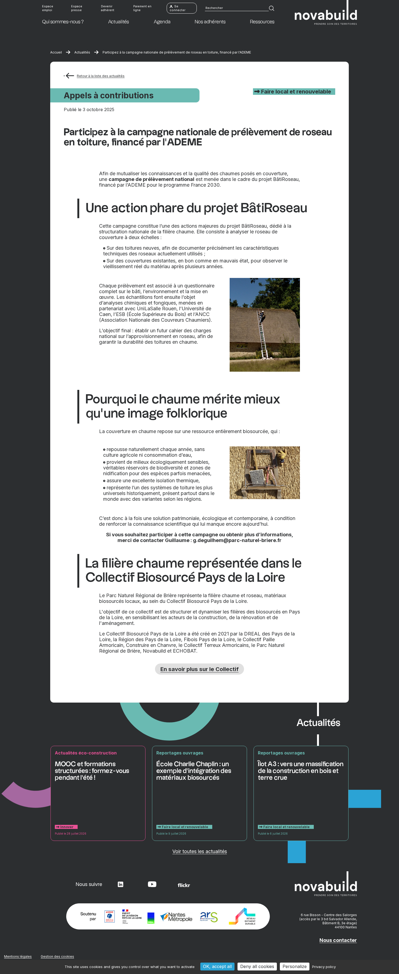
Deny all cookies (257, 966)
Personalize (295, 966)
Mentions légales (18, 956)
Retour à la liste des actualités (101, 76)
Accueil (56, 52)
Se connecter (177, 8)
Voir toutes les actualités (199, 851)
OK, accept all (217, 966)
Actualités (82, 52)
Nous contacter (338, 940)
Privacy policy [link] (324, 966)
